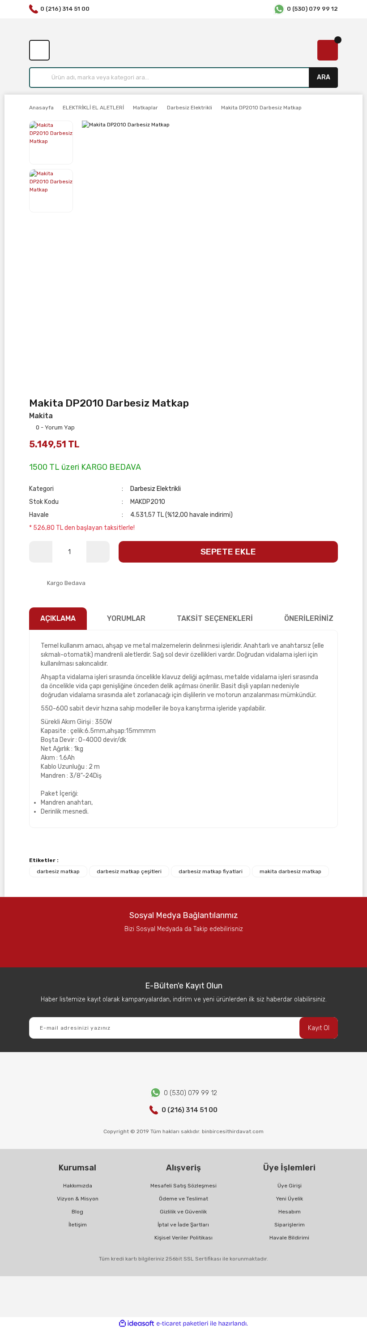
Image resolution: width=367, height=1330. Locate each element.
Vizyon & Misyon (77, 1199)
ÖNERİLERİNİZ (308, 618)
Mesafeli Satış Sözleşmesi (183, 1186)
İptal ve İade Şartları (183, 1225)
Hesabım (289, 1212)
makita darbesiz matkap (290, 871)
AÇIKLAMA (58, 618)
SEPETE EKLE (228, 551)
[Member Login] (39, 50)
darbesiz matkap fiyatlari (211, 871)
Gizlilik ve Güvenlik (183, 1212)
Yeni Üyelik (289, 1199)
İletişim (77, 1225)
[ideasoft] (136, 1323)
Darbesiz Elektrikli (155, 489)
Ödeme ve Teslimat (183, 1199)
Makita (41, 416)
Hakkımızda (77, 1186)
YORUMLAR (126, 618)
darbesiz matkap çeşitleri (129, 871)
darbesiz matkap (58, 871)
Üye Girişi (289, 1186)
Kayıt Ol (318, 1028)
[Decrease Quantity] (40, 552)
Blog (77, 1212)
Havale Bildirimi (289, 1238)
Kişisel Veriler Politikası (183, 1238)
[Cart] (327, 50)
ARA (323, 77)
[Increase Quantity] (98, 552)
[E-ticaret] (182, 1324)
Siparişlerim (289, 1225)
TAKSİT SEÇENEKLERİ (215, 618)
